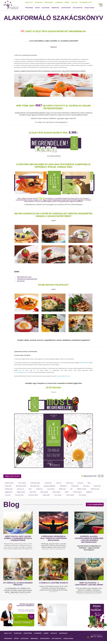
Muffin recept (62, 489)
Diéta (89, 483)
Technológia (39, 2)
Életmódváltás (63, 486)
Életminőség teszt (86, 2)
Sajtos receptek (44, 492)
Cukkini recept (69, 483)
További (95, 504)
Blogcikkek (46, 7)
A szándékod (58, 2)
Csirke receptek (22, 483)
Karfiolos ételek (9, 489)
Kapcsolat (74, 2)
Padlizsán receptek (81, 489)
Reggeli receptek (21, 492)
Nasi (71, 489)
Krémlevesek (39, 489)
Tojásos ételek (46, 495)
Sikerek (66, 2)
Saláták (66, 492)
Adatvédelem (63, 633)
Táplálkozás (89, 492)
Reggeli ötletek (8, 492)
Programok (29, 7)
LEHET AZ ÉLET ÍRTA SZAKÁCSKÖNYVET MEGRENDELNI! (53, 31)
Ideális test (29, 2)
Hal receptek (86, 486)
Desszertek (80, 483)
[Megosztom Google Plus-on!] (102, 476)
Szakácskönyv (66, 7)
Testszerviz (7, 495)
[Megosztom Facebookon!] (99, 476)
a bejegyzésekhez (12, 476)
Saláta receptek (56, 492)
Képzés (37, 7)
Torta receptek (57, 495)
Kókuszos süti (20, 489)
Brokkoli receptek (9, 483)
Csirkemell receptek (35, 483)
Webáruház (55, 7)
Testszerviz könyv (19, 495)
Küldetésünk (49, 2)
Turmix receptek (70, 495)
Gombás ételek (74, 486)
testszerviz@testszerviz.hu (21, 372)
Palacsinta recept (95, 489)
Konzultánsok (89, 7)
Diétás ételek (8, 486)
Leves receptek (50, 489)
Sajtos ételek (33, 492)
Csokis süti (58, 483)
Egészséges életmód (21, 486)
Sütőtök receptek (77, 492)
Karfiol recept (97, 486)
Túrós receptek (82, 495)
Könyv (30, 489)
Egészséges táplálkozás (49, 486)
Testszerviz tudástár (33, 495)
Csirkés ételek (48, 483)
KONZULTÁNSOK (84, 362)
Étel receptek (78, 7)
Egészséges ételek (35, 486)
